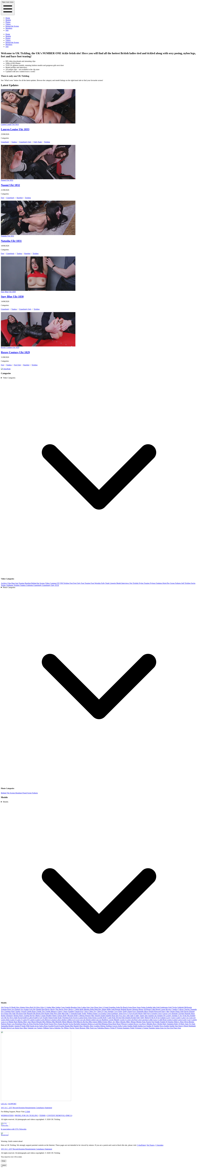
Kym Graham (161, 1018)
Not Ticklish (134, 583)
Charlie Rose (31, 1011)
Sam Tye (188, 1024)
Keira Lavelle (97, 1018)
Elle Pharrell (28, 1014)
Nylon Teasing (144, 583)
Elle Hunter (45, 1014)
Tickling (47, 142)
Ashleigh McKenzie (184, 1007)
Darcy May (165, 1011)
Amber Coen (60, 1007)
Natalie (157, 1022)
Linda (93, 1020)
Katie (55, 1018)
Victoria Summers (123, 1028)
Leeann (53, 1020)
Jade (128, 1016)
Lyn (6, 1022)
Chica (86, 1011)
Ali (34, 1007)
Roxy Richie (158, 1024)
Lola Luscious (143, 1020)
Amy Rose (94, 1007)
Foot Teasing (86, 583)
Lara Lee (192, 1018)
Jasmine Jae (152, 1016)
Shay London (95, 1026)
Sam (193, 1024)
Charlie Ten (40, 1011)
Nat (152, 1022)
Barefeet (20, 198)
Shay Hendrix (84, 1026)
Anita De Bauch (122, 1007)
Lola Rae (134, 1020)
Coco (116, 1011)
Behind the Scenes (12, 26)
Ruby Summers (168, 1024)
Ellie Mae (61, 1014)
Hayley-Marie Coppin (38, 1016)
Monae (133, 1022)
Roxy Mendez (147, 1024)
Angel (106, 1007)
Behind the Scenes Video (40, 583)
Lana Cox (185, 1018)
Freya (149, 1014)
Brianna (135, 1009)
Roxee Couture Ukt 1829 (10, 347)
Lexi (78, 1020)
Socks (193, 583)
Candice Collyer (178, 1009)
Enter (3, 1161)
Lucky (184, 1020)
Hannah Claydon (178, 1014)
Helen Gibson (57, 1016)
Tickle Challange (7, 585)
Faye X (126, 1014)
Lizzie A (123, 1020)
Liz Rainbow (104, 1020)
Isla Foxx (119, 1016)
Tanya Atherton (55, 1028)
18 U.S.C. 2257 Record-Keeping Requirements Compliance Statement (26, 1108)
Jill (5, 1018)
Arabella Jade (151, 1007)
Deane (172, 1011)
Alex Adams (20, 1007)
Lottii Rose (162, 1020)
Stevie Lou (10, 1028)
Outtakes (159, 583)
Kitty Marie (145, 1018)
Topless (14, 142)
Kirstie (133, 1018)
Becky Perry (64, 1009)
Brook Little (150, 1009)
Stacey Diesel (183, 1026)
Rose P (119, 1024)
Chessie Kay (79, 1011)
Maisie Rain (13, 1022)
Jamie (142, 1016)
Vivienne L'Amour (142, 1028)
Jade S (132, 1016)
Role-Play (166, 583)
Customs (53, 583)
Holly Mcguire (68, 1016)
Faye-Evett (133, 1014)
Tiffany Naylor (69, 1028)
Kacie (20, 1018)
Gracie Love (167, 1014)
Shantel (76, 1026)
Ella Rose (19, 1014)
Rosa (110, 1024)
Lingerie (113, 583)
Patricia (4, 1024)
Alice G (43, 1007)
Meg (44, 1022)
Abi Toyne (5, 1007)
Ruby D (177, 1024)
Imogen (98, 1016)
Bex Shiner (102, 1009)
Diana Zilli (179, 1011)
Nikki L (177, 1022)
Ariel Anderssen (162, 1007)
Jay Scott (183, 1016)
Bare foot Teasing (18, 583)
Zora (179, 1028)
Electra (186, 1011)
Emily (79, 1014)
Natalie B (163, 1022)
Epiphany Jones (117, 1014)
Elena (6, 1014)
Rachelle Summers (81, 1024)
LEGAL (4, 1104)
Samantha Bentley (8, 1026)
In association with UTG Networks (13, 1129)
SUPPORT (12, 1104)
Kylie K (152, 1018)
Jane (146, 1016)
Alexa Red (29, 1007)
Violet (132, 1028)
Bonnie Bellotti (121, 1009)
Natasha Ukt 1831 (7, 236)
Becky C (72, 1009)
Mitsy (128, 1022)
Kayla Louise (78, 1018)
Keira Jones (88, 1018)
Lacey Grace (171, 1018)
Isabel (103, 1016)
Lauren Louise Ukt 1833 (10, 124)
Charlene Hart (9, 1011)
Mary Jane (27, 1022)
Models (8, 20)
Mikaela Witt (71, 1022)
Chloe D (100, 1011)
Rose (115, 1024)
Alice (38, 1007)
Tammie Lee (32, 1028)
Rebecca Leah (93, 1024)
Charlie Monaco (51, 1011)
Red (100, 1024)
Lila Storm (87, 1020)
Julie (16, 1018)
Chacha (187, 1009)
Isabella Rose (111, 1016)
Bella (77, 1009)
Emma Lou (97, 1014)
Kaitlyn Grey (38, 1018)
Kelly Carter (107, 1018)
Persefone (19, 1024)
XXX (57, 585)
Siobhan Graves (112, 1026)
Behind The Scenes (8, 793)
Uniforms (29, 585)
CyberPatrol (141, 1145)
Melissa (49, 1022)
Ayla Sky (32, 1009)
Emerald (74, 1014)
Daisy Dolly (123, 1011)
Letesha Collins (66, 1020)
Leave (4, 1165)
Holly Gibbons (79, 1016)
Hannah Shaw (190, 1014)
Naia (144, 1022)
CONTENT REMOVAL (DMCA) (59, 1115)
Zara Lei (163, 1028)
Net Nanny (150, 1145)
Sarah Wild (25, 1026)
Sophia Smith (132, 1026)
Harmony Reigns (12, 1016)
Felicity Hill (142, 1014)
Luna (3, 1022)
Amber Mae (50, 1007)
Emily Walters (87, 1014)
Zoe (168, 1028)
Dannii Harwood (155, 1011)
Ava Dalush (15, 1009)
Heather (49, 1016)
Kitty (138, 1018)
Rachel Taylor (68, 1024)
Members (9, 28)
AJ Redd (12, 1007)
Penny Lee (11, 1024)
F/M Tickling (65, 583)
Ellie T (68, 1014)
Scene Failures (175, 583)
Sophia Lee (142, 1026)
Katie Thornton (63, 1018)
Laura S (13, 1020)
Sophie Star (173, 1026)
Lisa (97, 1020)
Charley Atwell (20, 1011)
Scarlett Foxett (53, 1026)
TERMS (42, 1115)
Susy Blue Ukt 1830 (8, 292)
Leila (58, 1020)
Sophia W (150, 1026)
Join (7, 30)
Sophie (166, 1026)
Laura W (26, 1020)
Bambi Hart (40, 1009)
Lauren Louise (34, 1020)
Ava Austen (24, 1009)
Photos (8, 22)
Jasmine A (176, 1016)
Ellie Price (54, 1014)
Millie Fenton (103, 1022)
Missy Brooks (121, 1022)
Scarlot (62, 1026)
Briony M (142, 1009)
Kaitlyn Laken (27, 1018)
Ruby (183, 1024)
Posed (24, 793)
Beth (96, 1009)
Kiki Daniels (126, 1018)
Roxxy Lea (138, 1024)
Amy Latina (81, 1007)
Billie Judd (111, 1009)
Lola (129, 1020)
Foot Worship (96, 583)
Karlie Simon (48, 1018)
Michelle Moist (61, 1022)
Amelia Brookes (71, 1007)
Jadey (137, 1016)
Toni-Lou (93, 1028)
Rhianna (105, 1024)
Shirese (103, 1026)
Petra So (26, 1024)
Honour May (90, 1016)
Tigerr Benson (80, 1028)
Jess (188, 1016)
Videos (8, 24)
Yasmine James (154, 1028)
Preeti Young (49, 1024)
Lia (81, 1020)
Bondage (18, 793)
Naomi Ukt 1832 (7, 180)
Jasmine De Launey (164, 1016)
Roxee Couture (128, 1024)
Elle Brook (37, 1014)
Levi (74, 1020)
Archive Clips (6, 583)
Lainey (178, 1018)
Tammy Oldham (43, 1028)
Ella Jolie (12, 1014)
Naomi (148, 1022)
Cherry (60, 1011)
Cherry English (68, 1011)
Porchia (36, 1024)
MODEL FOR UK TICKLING (26, 1115)
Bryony (169, 1009)
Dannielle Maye (143, 1011)
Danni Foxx (132, 1011)
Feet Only (17, 365)
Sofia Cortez (122, 1026)
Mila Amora (93, 1022)
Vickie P (113, 1028)
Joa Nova (10, 1018)
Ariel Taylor (172, 1007)
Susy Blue (24, 1028)
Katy (71, 1018)
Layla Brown (45, 1020)
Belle (92, 1009)
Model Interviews (122, 583)
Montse (139, 1022)
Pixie (31, 1024)
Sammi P (18, 1026)
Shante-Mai (69, 1026)
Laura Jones (5, 1020)
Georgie (154, 1014)
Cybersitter (159, 1145)
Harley (3, 1016)
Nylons (153, 583)
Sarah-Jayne (34, 1026)
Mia (53, 1022)
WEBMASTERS (7, 1115)
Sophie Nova (159, 1026)
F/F (58, 583)
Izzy (124, 1016)
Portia (41, 1024)
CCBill (27, 1112)
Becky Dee (54, 1009)
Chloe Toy (93, 1011)
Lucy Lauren (192, 1020)
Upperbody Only (25, 142)
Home (8, 18)
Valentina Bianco (103, 1028)
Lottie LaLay (153, 1020)
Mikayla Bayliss (82, 1022)
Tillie (88, 1028)
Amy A (101, 1007)
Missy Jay (112, 1022)
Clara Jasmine (108, 1011)
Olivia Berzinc (189, 1022)
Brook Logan (160, 1009)
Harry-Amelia (24, 1016)
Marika (20, 1022)
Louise (175, 1020)
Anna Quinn (141, 1007)
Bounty (129, 1009)
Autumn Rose (6, 1009)
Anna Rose (132, 1007)
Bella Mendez (85, 1009)
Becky (47, 1009)
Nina (182, 1022)
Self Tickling (186, 583)
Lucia (180, 1020)
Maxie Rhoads (36, 1022)
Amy (88, 1007)
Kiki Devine (117, 1018)
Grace (159, 1014)
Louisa (169, 1020)
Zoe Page (173, 1028)
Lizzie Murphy (114, 1020)
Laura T (19, 1020)
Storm (17, 1028)
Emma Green (106, 1014)
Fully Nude (38, 142)
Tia (62, 1028)
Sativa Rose (43, 1026)
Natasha (170, 1022)
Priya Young (58, 1024)
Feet (2, 198)
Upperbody (5, 142)
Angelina (112, 1007)
